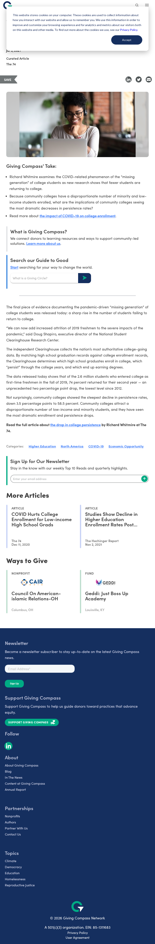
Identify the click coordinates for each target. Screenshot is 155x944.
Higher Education (42, 446)
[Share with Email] (149, 79)
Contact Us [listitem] (13, 834)
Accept (126, 40)
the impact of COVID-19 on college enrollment (77, 215)
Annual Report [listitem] (15, 789)
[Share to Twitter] (139, 79)
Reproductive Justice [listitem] (20, 885)
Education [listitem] (12, 873)
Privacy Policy (77, 932)
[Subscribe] (144, 479)
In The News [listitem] (13, 777)
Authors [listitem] (10, 822)
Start (14, 267)
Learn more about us (43, 243)
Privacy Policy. (129, 29)
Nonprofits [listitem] (12, 816)
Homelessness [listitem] (15, 879)
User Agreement (77, 937)
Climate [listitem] (10, 861)
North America (72, 446)
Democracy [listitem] (13, 867)
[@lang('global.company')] (7, 5)
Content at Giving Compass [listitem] (25, 783)
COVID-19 (96, 446)
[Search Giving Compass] (137, 5)
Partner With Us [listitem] (16, 828)
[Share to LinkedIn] (129, 79)
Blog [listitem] (8, 771)
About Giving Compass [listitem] (21, 765)
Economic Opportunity (126, 446)
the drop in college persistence (75, 424)
